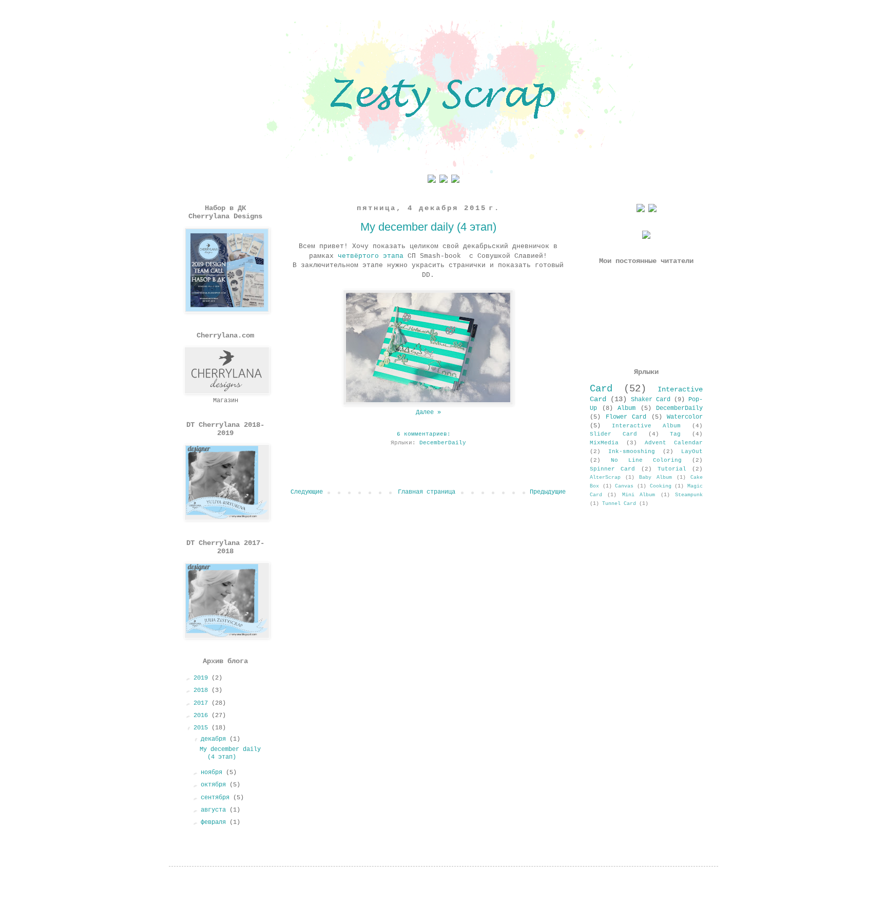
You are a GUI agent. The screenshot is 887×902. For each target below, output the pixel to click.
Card (601, 388)
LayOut (692, 451)
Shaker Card (650, 399)
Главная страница (426, 492)
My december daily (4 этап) (428, 226)
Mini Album (638, 495)
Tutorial (672, 469)
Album (626, 408)
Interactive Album (646, 426)
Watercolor (685, 417)
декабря (215, 739)
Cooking (660, 486)
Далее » (428, 412)
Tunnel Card (619, 503)
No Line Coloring (646, 460)
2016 (202, 715)
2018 (202, 690)
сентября (217, 797)
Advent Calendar (674, 443)
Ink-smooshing (631, 451)
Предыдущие (548, 492)
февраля (215, 822)
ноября (213, 772)
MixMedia (604, 443)
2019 (202, 678)
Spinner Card (612, 469)
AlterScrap (605, 477)
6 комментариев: (425, 434)
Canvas (624, 486)
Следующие (307, 492)
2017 (202, 703)
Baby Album (655, 477)
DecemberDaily (442, 443)
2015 (202, 727)
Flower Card (626, 417)
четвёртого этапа (370, 256)
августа (215, 810)
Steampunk (689, 495)
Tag (675, 434)
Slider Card (613, 434)
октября (215, 784)
